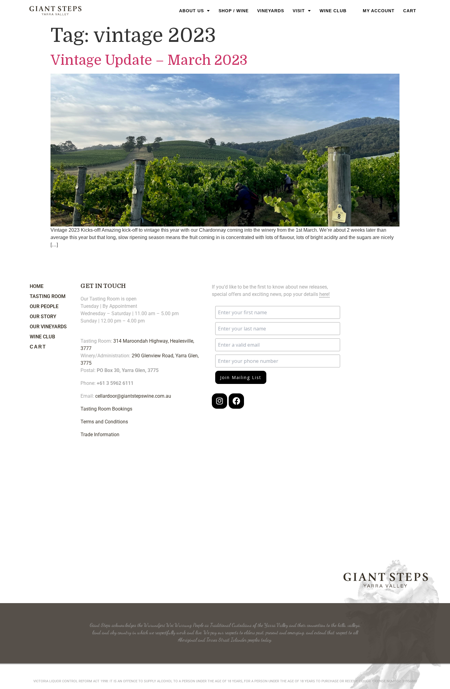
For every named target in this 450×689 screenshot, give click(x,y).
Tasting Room (48, 296)
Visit (299, 10)
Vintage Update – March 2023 (149, 60)
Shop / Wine (234, 10)
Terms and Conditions (104, 422)
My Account (379, 10)
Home (36, 286)
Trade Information (100, 434)
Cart (409, 10)
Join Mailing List (240, 377)
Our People (44, 306)
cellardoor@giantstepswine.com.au (133, 396)
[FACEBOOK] (236, 401)
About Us (191, 10)
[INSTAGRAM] (219, 401)
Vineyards (270, 10)
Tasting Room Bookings (106, 409)
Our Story (43, 316)
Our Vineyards (48, 327)
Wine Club (333, 10)
